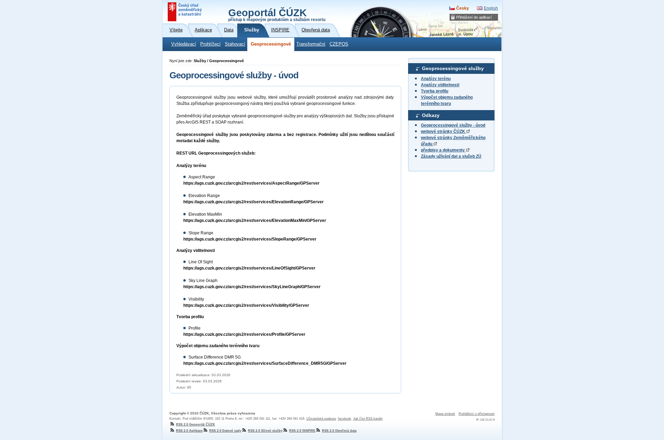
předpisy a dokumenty (443, 150)
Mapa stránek (445, 413)
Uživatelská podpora (321, 418)
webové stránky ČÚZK (443, 131)
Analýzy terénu (436, 78)
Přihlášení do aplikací (474, 17)
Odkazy (431, 115)
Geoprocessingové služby (453, 68)
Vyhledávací (183, 44)
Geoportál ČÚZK (276, 14)
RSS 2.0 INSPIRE (302, 430)
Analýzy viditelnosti (440, 84)
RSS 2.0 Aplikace (189, 430)
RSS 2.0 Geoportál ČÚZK (195, 424)
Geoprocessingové (271, 44)
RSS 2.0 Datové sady (225, 430)
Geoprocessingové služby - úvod (453, 125)
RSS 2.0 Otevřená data (339, 430)
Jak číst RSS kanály (368, 418)
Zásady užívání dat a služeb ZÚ (451, 156)
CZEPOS (339, 44)
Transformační (310, 44)
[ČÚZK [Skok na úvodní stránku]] (185, 12)
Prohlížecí (210, 44)
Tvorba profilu (434, 91)
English (491, 8)
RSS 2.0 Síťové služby (265, 430)
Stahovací (235, 44)
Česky (462, 8)
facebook (344, 418)
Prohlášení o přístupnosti (477, 413)
